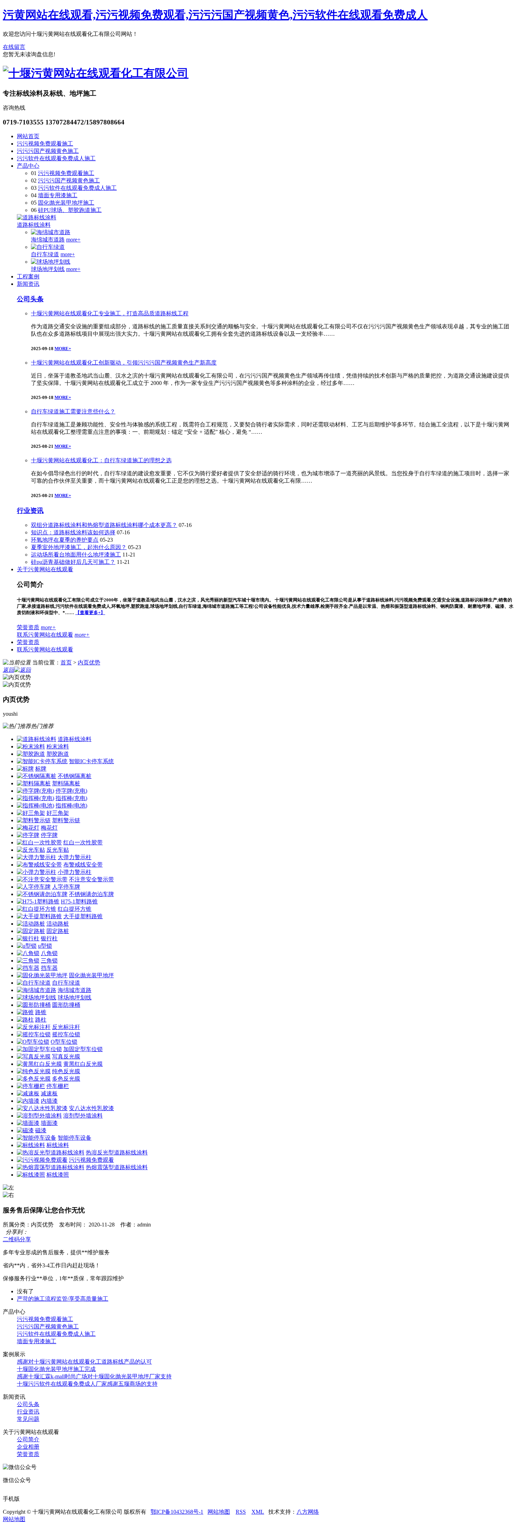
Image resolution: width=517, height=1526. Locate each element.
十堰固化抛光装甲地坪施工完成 (56, 1369)
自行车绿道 (45, 254)
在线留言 (14, 47)
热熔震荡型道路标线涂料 (117, 1167)
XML (257, 1512)
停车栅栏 (57, 1086)
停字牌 (49, 835)
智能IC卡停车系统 (91, 761)
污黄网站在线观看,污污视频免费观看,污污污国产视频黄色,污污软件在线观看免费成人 (215, 14)
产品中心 (28, 166)
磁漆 (40, 1130)
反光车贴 (57, 850)
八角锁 (49, 953)
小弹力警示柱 (74, 872)
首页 (66, 662)
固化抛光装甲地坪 (91, 975)
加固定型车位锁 (83, 1049)
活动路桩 (57, 924)
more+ (73, 240)
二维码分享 (17, 1239)
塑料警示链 (66, 820)
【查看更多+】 (90, 612)
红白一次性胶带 (83, 842)
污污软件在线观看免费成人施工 (56, 158)
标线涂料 (57, 1145)
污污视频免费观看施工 (45, 144)
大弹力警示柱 (74, 857)
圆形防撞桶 (66, 1005)
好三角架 (57, 813)
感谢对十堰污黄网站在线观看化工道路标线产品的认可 (84, 1362)
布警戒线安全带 (83, 865)
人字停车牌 (66, 887)
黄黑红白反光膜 (83, 1064)
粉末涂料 (57, 746)
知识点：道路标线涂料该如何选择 (73, 532)
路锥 (40, 1012)
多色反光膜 (66, 1079)
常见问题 (28, 1419)
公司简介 (28, 1439)
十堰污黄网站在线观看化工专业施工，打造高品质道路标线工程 (110, 313)
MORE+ (63, 348)
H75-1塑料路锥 (79, 901)
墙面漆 (49, 1123)
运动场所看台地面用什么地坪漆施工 (76, 555)
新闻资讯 (28, 284)
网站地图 (219, 1512)
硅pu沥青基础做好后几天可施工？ (73, 562)
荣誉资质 (28, 627)
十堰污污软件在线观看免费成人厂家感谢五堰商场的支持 (87, 1384)
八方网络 (307, 1512)
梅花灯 (49, 828)
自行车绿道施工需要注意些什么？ (73, 411)
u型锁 (45, 946)
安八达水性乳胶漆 (91, 1108)
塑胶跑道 (57, 754)
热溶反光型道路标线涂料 (117, 1152)
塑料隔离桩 (66, 783)
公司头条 (30, 299)
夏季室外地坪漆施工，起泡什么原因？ (79, 547)
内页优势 (89, 662)
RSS (241, 1512)
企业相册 (28, 1447)
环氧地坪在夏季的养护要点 (64, 540)
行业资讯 (30, 510)
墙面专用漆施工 (57, 195)
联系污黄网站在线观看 (45, 635)
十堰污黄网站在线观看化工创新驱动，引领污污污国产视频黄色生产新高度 (124, 363)
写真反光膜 (66, 1057)
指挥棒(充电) (71, 798)
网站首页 (28, 136)
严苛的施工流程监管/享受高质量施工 (62, 1299)
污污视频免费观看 (91, 1160)
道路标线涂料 (34, 225)
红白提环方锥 (74, 909)
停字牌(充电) (71, 791)
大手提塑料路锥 (83, 916)
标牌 (40, 769)
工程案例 (28, 276)
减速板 (49, 1093)
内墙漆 (49, 1101)
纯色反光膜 (66, 1071)
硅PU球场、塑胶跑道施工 (70, 210)
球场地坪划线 (48, 269)
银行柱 (49, 938)
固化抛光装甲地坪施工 (66, 203)
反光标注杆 (66, 1027)
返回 (8, 670)
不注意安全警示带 (91, 879)
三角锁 (49, 961)
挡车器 (49, 968)
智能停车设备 (74, 1138)
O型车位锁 (64, 1042)
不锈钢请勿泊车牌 (91, 894)
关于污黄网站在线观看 (45, 569)
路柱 (40, 1020)
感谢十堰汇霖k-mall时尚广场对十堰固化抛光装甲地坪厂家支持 (94, 1376)
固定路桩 (57, 931)
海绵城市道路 (48, 240)
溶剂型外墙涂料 (83, 1116)
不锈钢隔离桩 (74, 776)
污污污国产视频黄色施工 (48, 151)
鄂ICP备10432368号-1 (177, 1512)
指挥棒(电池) (71, 806)
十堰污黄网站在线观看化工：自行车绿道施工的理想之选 (101, 460)
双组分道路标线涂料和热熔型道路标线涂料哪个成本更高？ (104, 525)
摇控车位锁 (66, 1034)
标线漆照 (57, 1175)
